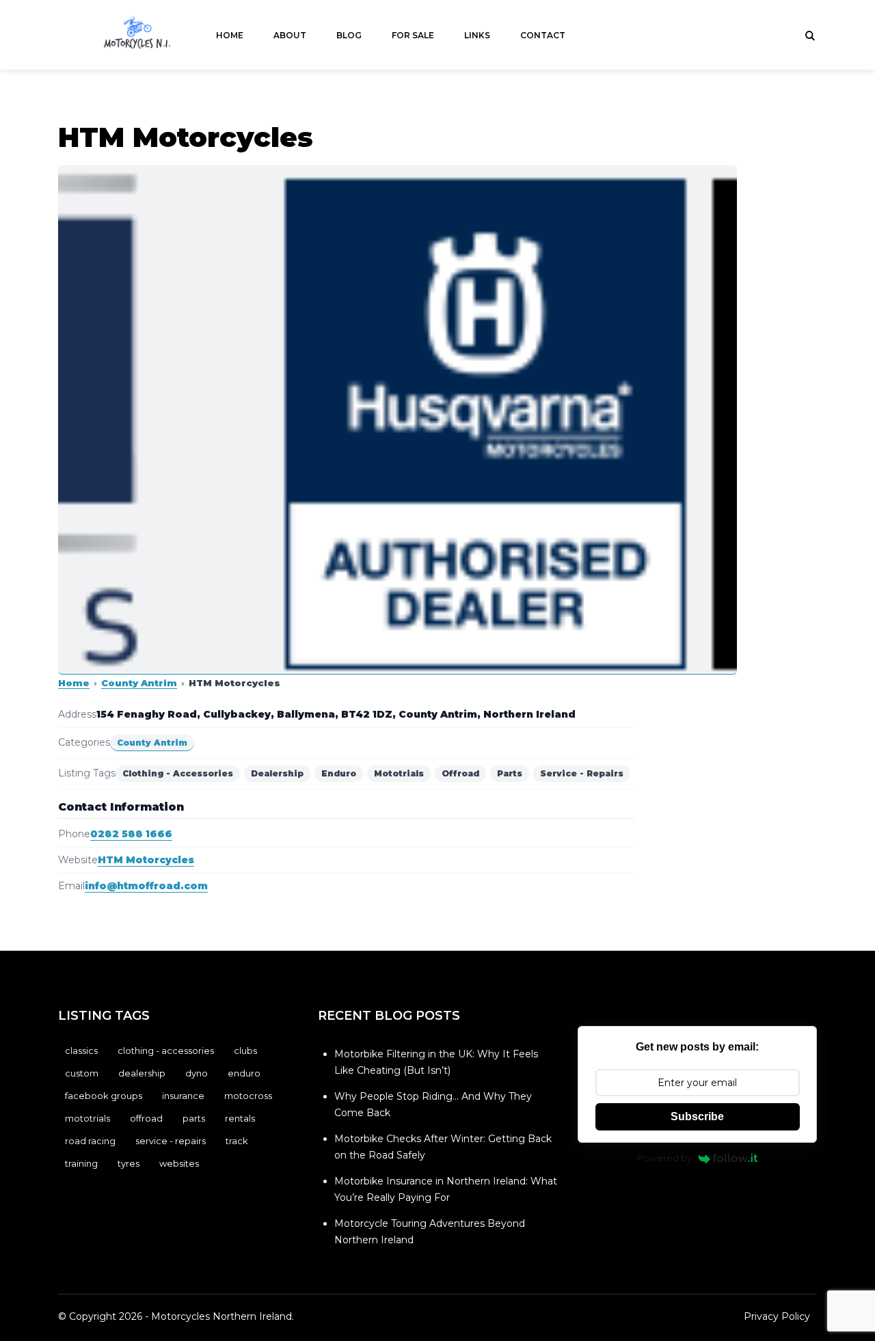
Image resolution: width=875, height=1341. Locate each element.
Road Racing (90, 1140)
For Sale (413, 35)
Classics (81, 1050)
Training (81, 1163)
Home (229, 35)
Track (237, 1140)
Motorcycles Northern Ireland (221, 1316)
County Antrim (139, 682)
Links (477, 35)
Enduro (244, 1073)
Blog (349, 35)
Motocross (248, 1095)
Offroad (146, 1118)
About (289, 35)
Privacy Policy (777, 1316)
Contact (542, 35)
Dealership (141, 1073)
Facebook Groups (103, 1095)
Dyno (196, 1073)
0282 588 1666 (131, 834)
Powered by (664, 1157)
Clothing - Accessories (166, 1050)
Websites (179, 1163)
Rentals (240, 1118)
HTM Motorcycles (146, 860)
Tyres (128, 1163)
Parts (194, 1118)
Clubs (245, 1050)
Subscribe (697, 1116)
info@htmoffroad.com (146, 886)
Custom (81, 1073)
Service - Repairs (170, 1140)
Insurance (183, 1095)
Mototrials (87, 1118)
